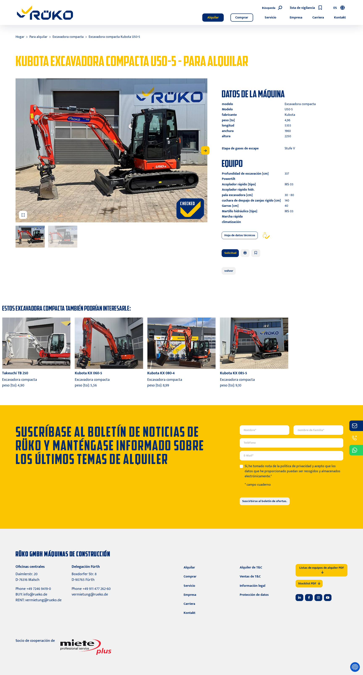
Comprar (241, 17)
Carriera (318, 17)
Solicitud (230, 253)
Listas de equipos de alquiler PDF (321, 567)
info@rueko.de (35, 594)
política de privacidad (295, 466)
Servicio (270, 17)
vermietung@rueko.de (43, 600)
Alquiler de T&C (251, 567)
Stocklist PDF (307, 583)
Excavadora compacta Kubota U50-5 (114, 37)
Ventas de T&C (250, 576)
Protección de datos (254, 595)
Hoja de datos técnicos (239, 235)
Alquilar (213, 17)
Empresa (296, 17)
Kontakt (340, 17)
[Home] (45, 12)
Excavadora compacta (68, 37)
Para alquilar (38, 37)
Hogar (20, 37)
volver (228, 270)
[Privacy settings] (355, 667)
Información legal (252, 586)
